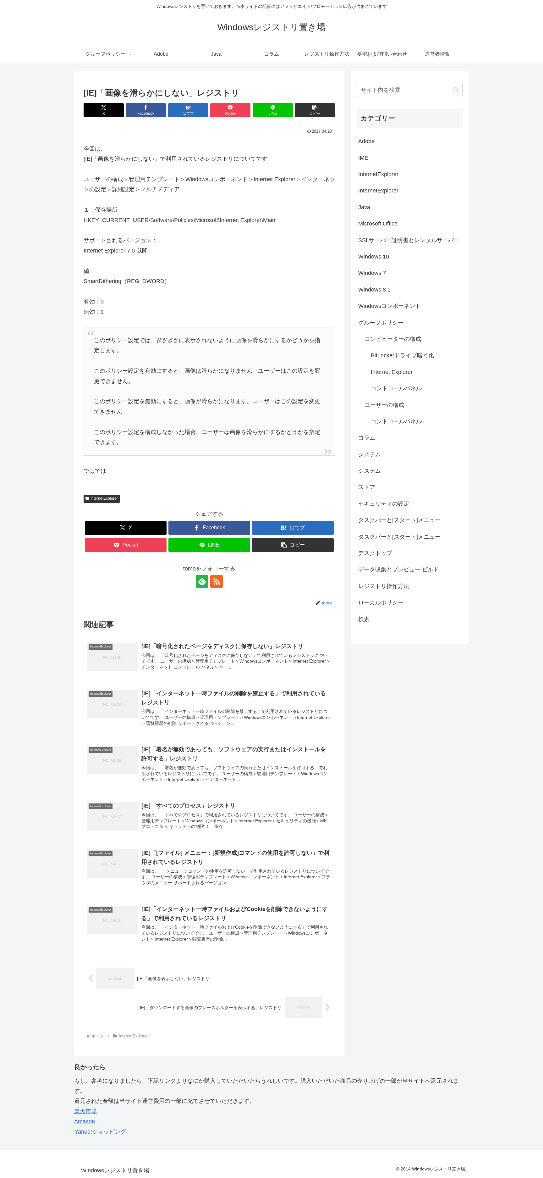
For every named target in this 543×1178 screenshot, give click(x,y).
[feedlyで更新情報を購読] (202, 581)
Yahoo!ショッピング (100, 1132)
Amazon (84, 1121)
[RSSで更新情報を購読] (216, 581)
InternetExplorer (104, 498)
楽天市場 (85, 1111)
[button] (315, 110)
